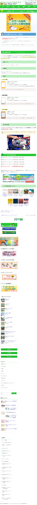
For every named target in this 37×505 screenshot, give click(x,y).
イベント (3, 373)
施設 (2, 368)
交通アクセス (29, 6)
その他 (3, 385)
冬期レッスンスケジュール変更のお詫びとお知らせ (21, 205)
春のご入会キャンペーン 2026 (6, 492)
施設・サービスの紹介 (8, 322)
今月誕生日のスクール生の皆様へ (7, 468)
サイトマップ (26, 0)
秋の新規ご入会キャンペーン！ (7, 464)
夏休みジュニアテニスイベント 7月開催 (21, 195)
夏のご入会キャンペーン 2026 (6, 495)
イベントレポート (5, 387)
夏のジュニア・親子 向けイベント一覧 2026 (7, 499)
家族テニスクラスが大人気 (9, 336)
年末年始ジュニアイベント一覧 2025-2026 (7, 488)
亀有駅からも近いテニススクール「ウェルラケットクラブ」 (9, 215)
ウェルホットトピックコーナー (7, 471)
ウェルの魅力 (13, 6)
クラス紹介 (3, 366)
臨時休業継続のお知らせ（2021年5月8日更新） (5, 195)
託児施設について (5, 453)
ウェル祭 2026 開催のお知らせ (10, 412)
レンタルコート (7, 303)
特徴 (2, 371)
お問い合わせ (34, 6)
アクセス (9, 356)
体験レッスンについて (8, 308)
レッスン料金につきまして (7, 442)
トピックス (3, 380)
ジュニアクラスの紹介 (26, 195)
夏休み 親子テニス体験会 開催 (10, 405)
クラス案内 (19, 6)
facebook (33, 0)
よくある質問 (24, 6)
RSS (36, 0)
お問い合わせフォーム (6, 450)
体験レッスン (8, 6)
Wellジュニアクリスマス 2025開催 (10, 195)
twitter (30, 0)
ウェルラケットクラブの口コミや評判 (30, 215)
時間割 (9, 352)
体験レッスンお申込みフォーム (7, 445)
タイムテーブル (5, 448)
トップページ (3, 6)
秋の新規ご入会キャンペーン (7, 475)
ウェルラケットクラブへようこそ (7, 456)
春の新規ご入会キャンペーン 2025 (7, 482)
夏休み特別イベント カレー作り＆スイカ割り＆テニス (31, 195)
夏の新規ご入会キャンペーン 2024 (7, 479)
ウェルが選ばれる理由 (8, 317)
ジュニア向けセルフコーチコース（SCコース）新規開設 (13, 416)
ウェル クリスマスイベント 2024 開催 (10, 205)
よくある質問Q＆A (6, 461)
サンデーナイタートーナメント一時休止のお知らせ (15, 205)
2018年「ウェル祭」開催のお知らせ (26, 205)
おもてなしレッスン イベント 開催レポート (15, 195)
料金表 (9, 349)
